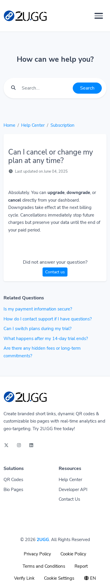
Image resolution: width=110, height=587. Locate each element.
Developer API (73, 489)
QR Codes (13, 480)
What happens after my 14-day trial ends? (46, 338)
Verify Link (24, 578)
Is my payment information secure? (38, 309)
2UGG (43, 540)
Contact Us (69, 499)
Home (9, 125)
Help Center (33, 125)
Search (87, 88)
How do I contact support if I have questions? (48, 319)
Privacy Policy (37, 554)
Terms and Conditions (44, 566)
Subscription (62, 125)
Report (81, 566)
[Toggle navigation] (98, 16)
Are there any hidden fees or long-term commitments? (42, 352)
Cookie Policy (73, 554)
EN (92, 578)
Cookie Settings (59, 578)
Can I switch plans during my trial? (38, 329)
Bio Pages (13, 489)
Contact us (55, 272)
